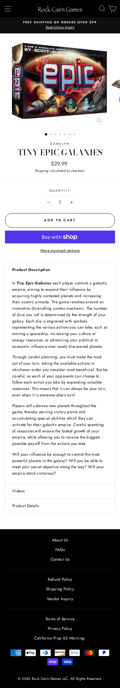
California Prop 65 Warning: (59, 638)
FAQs (60, 549)
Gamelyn (60, 144)
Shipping (42, 170)
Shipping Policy (60, 589)
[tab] (60, 270)
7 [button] (74, 134)
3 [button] (56, 134)
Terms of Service (60, 619)
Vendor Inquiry (60, 599)
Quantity (60, 190)
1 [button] (46, 134)
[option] (60, 25)
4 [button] (60, 134)
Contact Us (60, 559)
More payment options (60, 250)
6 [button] (70, 134)
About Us (60, 540)
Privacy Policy (60, 628)
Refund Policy (60, 579)
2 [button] (51, 134)
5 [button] (65, 134)
